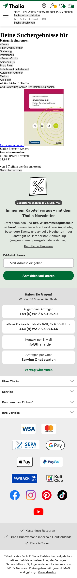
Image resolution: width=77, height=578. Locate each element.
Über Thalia (10, 381)
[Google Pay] (55, 445)
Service (7, 391)
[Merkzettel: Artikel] (61, 5)
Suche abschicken (24, 22)
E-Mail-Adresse (14, 255)
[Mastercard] (48, 429)
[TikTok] (62, 495)
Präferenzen (7, 54)
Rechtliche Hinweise (38, 246)
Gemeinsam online (12, 145)
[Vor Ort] (44, 5)
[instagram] (31, 495)
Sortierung (6, 51)
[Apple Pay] (24, 462)
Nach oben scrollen (11, 170)
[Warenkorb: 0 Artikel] (70, 5)
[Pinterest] (47, 495)
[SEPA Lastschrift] (25, 445)
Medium (4, 76)
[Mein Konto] (52, 5)
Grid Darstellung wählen (13, 86)
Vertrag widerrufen (39, 370)
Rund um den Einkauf (17, 402)
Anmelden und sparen (38, 275)
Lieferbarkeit (7, 69)
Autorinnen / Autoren (11, 72)
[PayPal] (51, 462)
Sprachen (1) (7, 62)
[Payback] (24, 479)
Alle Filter (5, 79)
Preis (3, 65)
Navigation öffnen (6, 17)
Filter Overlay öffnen (11, 47)
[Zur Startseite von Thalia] (22, 5)
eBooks (4, 44)
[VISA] (28, 429)
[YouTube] (38, 512)
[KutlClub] (54, 479)
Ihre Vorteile (11, 412)
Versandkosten (47, 572)
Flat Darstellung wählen (41, 86)
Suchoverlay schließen (27, 15)
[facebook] (15, 495)
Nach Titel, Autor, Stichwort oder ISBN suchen (43, 11)
